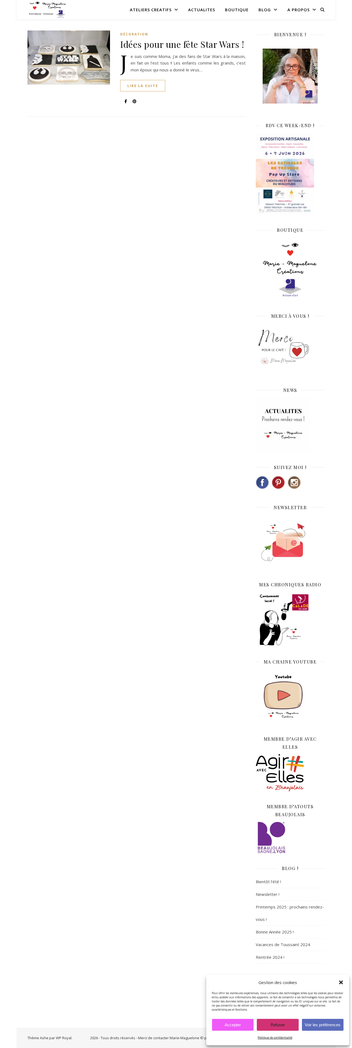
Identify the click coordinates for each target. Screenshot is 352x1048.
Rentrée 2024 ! (270, 957)
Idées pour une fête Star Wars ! (182, 44)
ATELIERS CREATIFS (151, 9)
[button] (341, 982)
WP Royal (64, 1037)
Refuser (278, 1024)
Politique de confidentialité (275, 1037)
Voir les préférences (322, 1024)
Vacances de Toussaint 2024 (283, 944)
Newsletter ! (267, 894)
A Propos (298, 9)
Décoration (134, 34)
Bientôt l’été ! (268, 881)
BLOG (264, 9)
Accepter (233, 1024)
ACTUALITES (201, 9)
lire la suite (142, 85)
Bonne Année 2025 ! (275, 932)
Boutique (237, 9)
